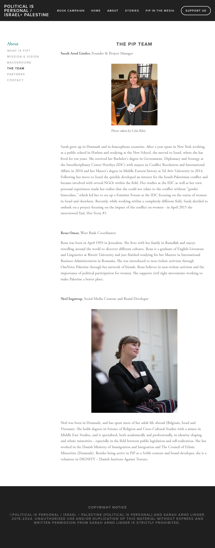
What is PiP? (18, 51)
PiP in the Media (160, 11)
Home (96, 11)
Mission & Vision (23, 57)
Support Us (196, 11)
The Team (16, 68)
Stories (132, 11)
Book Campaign (71, 11)
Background (19, 63)
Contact (15, 80)
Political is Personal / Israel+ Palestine (26, 10)
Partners (16, 74)
